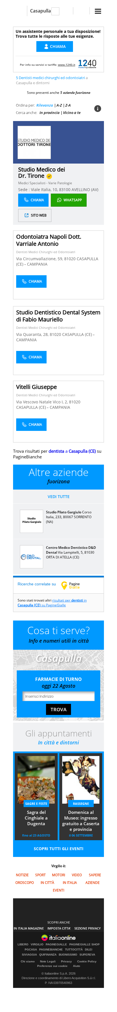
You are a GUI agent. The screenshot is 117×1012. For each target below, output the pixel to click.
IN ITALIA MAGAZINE (29, 928)
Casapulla (40, 11)
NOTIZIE (22, 875)
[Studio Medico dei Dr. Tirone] (34, 142)
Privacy (66, 961)
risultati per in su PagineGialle (52, 602)
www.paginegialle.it (74, 585)
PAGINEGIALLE (56, 944)
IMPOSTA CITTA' (59, 928)
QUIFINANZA (48, 954)
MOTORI (58, 875)
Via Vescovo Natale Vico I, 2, (42, 402)
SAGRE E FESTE (36, 803)
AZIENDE (92, 882)
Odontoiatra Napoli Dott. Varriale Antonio (48, 240)
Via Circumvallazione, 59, (40, 258)
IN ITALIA (70, 882)
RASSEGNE (81, 803)
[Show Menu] (98, 11)
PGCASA (31, 949)
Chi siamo (28, 961)
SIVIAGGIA (29, 954)
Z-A (68, 105)
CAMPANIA (37, 264)
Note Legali (48, 961)
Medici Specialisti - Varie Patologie (45, 183)
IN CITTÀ (47, 882)
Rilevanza (44, 105)
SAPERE (95, 875)
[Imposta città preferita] (20, 11)
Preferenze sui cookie (52, 965)
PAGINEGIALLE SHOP (84, 944)
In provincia (49, 112)
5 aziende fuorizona (75, 92)
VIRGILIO (37, 944)
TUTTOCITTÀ (74, 949)
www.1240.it (66, 65)
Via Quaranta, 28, (33, 334)
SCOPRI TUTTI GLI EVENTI (58, 848)
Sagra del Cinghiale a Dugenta (36, 817)
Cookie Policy (87, 961)
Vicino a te (72, 112)
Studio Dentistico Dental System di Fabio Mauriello (58, 315)
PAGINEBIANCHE (51, 949)
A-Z (59, 105)
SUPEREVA (87, 954)
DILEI (88, 949)
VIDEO (77, 875)
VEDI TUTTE (59, 496)
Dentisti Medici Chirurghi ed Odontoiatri (45, 252)
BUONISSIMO (68, 954)
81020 (70, 258)
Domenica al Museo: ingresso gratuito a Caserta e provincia (80, 820)
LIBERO (23, 944)
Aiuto (76, 965)
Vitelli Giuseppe (36, 387)
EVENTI (58, 890)
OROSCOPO (24, 882)
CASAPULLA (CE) (77, 334)
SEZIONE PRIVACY (87, 928)
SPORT (40, 875)
